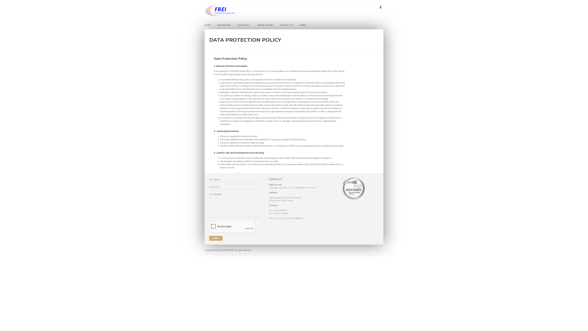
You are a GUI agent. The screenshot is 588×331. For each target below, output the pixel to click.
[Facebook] (380, 7)
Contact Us (286, 25)
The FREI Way (224, 25)
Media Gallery (266, 25)
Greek (302, 25)
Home (208, 25)
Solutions (243, 25)
